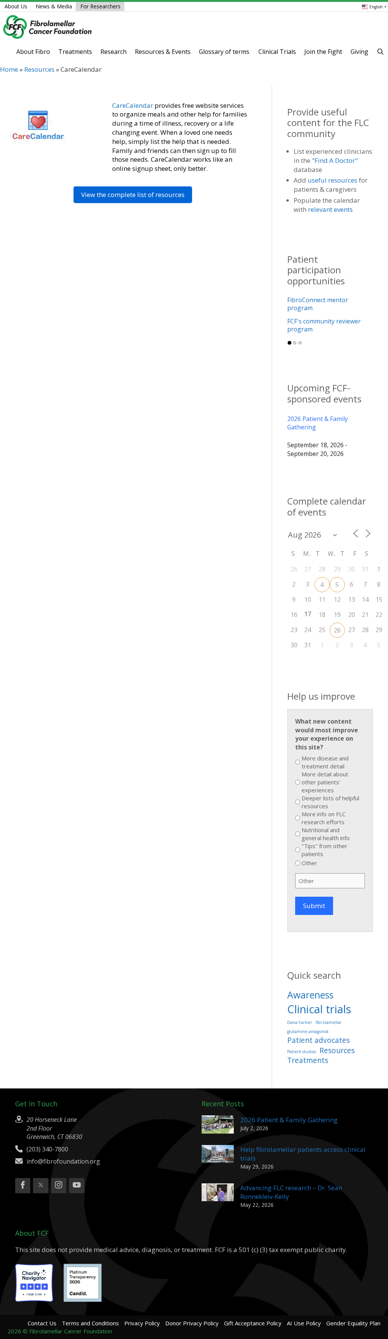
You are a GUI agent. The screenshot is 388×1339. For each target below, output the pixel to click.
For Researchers (100, 6)
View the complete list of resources (133, 194)
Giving (359, 51)
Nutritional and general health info (326, 820)
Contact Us (42, 1310)
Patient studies (301, 1038)
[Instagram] (58, 1172)
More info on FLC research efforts (324, 804)
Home (9, 69)
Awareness (310, 981)
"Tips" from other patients (324, 836)
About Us (16, 6)
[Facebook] (22, 1172)
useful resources (332, 180)
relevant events (330, 209)
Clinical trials (319, 995)
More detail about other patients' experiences (325, 769)
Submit (314, 892)
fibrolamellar (329, 1009)
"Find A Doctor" (335, 160)
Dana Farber (299, 1009)
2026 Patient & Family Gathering (317, 409)
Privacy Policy (142, 1310)
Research (113, 51)
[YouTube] (76, 1172)
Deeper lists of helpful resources (330, 788)
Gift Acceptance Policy (253, 1310)
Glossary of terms (224, 51)
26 (337, 616)
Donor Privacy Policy (192, 1310)
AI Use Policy (304, 1310)
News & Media (54, 6)
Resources (39, 69)
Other (309, 849)
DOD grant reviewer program (329, 300)
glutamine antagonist (308, 1018)
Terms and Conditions (90, 1310)
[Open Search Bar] (380, 51)
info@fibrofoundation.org (63, 1148)
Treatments (75, 51)
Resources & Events (163, 51)
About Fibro (33, 51)
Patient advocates (318, 1027)
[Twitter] (40, 1172)
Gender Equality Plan (353, 1310)
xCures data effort (313, 313)
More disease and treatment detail (325, 749)
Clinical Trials (277, 51)
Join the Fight (323, 51)
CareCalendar (132, 105)
